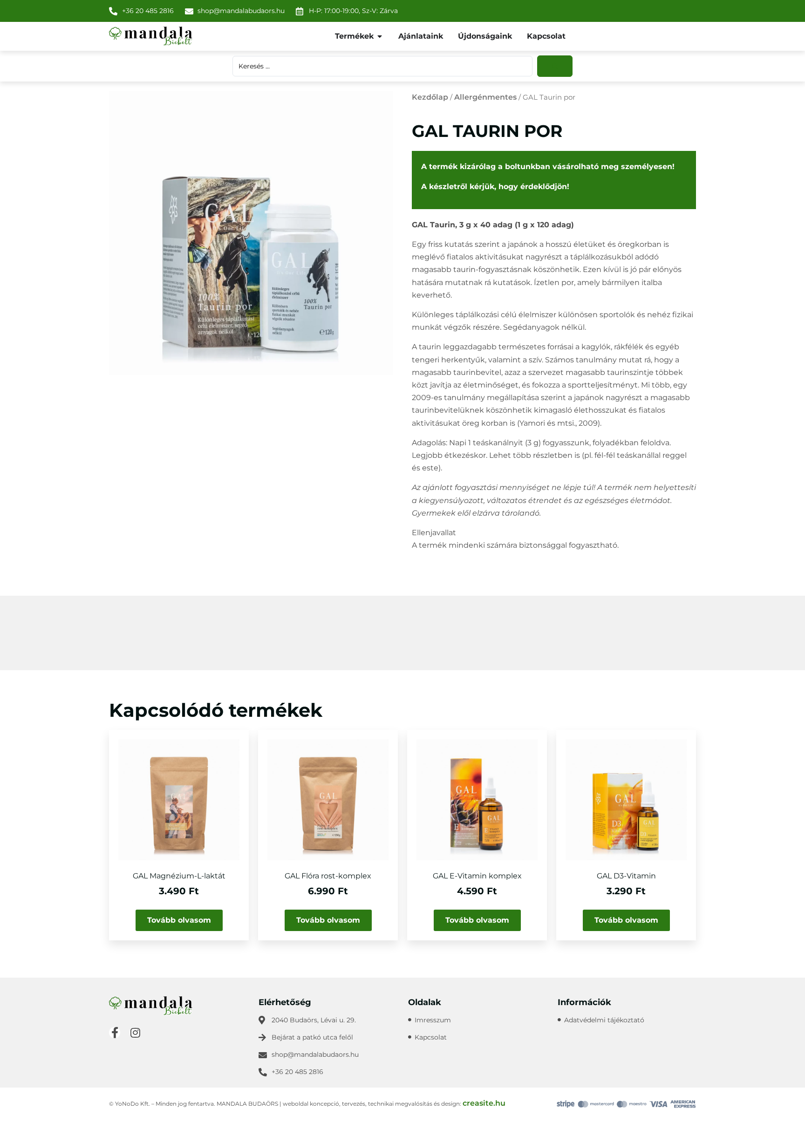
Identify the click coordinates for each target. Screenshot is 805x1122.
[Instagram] (135, 1032)
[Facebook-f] (114, 1032)
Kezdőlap (430, 97)
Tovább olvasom (179, 920)
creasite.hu (484, 1103)
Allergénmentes (485, 97)
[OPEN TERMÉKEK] (379, 36)
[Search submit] (555, 66)
